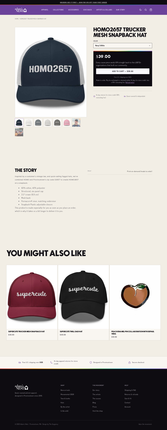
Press (95, 407)
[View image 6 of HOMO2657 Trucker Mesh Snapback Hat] (67, 122)
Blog (94, 402)
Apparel (45, 10)
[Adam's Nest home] (20, 10)
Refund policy (130, 82)
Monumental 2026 (67, 394)
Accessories (73, 10)
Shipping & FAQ (130, 390)
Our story (96, 390)
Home (17, 19)
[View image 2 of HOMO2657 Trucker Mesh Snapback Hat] (28, 122)
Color (95, 41)
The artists (97, 394)
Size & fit (128, 398)
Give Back (87, 10)
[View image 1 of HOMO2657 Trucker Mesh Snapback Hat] (19, 122)
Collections (58, 10)
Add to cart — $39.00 (122, 71)
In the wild (64, 411)
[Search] (145, 10)
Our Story (120, 10)
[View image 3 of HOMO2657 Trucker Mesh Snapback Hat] (38, 122)
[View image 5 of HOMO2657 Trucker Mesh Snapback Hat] (57, 122)
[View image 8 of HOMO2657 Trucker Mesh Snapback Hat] (19, 132)
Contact (127, 402)
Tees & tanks (65, 398)
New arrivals (65, 390)
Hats (62, 402)
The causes (97, 398)
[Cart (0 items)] (151, 10)
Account (128, 407)
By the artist (65, 407)
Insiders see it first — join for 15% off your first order (83, 2)
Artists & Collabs (104, 10)
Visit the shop (98, 411)
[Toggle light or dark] (140, 10)
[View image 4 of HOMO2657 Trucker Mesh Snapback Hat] (48, 122)
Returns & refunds (131, 394)
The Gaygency (53, 424)
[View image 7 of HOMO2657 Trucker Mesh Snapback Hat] (76, 122)
